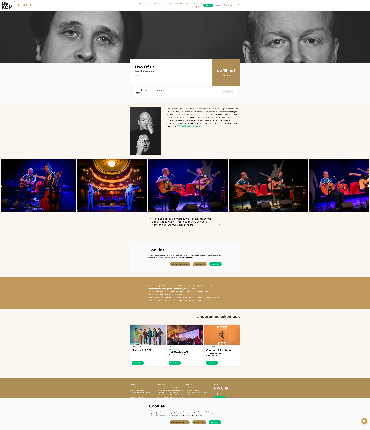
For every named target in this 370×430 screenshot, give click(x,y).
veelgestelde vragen (192, 390)
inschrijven (219, 398)
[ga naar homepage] (17, 5)
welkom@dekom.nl (136, 397)
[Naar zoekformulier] (238, 5)
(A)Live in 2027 (141, 350)
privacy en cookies (192, 388)
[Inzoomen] (78, 211)
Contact (218, 5)
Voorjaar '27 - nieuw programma (218, 352)
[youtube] (222, 388)
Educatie (208, 5)
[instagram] (226, 388)
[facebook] (215, 388)
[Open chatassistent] (364, 421)
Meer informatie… (188, 257)
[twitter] (218, 388)
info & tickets (137, 363)
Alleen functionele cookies (180, 264)
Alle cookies (215, 264)
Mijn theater (230, 5)
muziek (137, 76)
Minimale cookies (199, 264)
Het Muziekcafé (178, 352)
